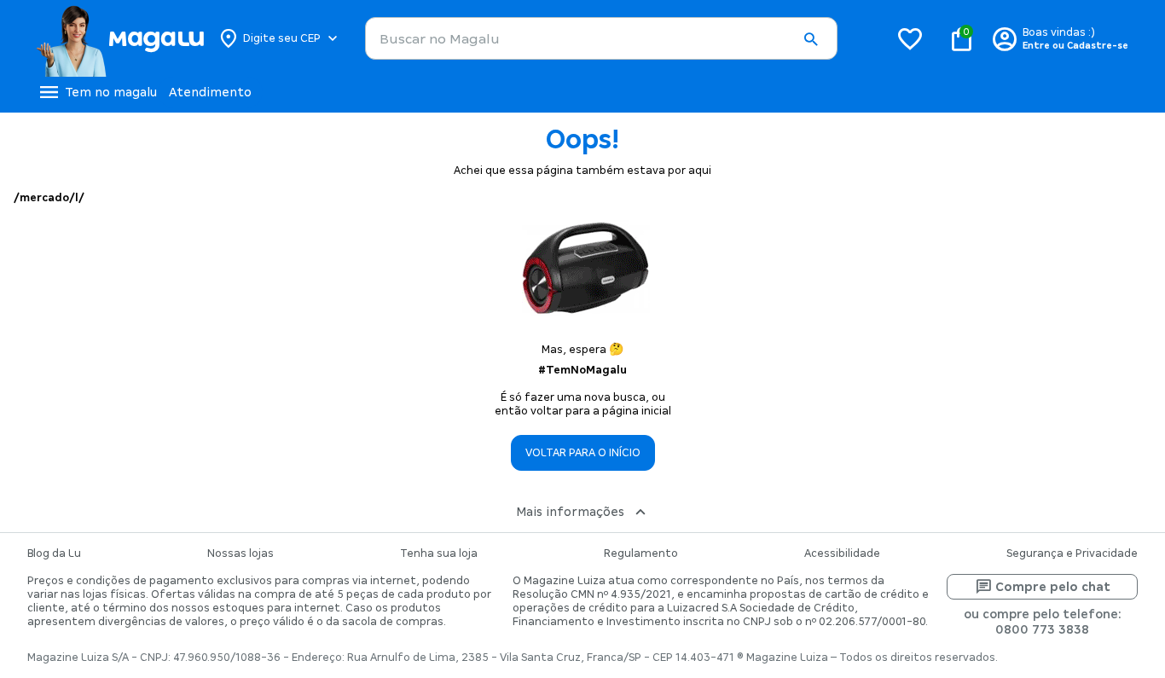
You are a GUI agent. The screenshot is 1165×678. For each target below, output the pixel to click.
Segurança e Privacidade (1072, 553)
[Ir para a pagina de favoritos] (910, 38)
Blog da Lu (54, 553)
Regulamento (641, 553)
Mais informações (570, 512)
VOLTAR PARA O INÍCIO (582, 453)
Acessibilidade (842, 553)
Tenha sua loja (439, 553)
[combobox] (601, 38)
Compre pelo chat (1052, 587)
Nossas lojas (240, 553)
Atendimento (210, 92)
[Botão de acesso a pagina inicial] (120, 38)
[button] (810, 39)
